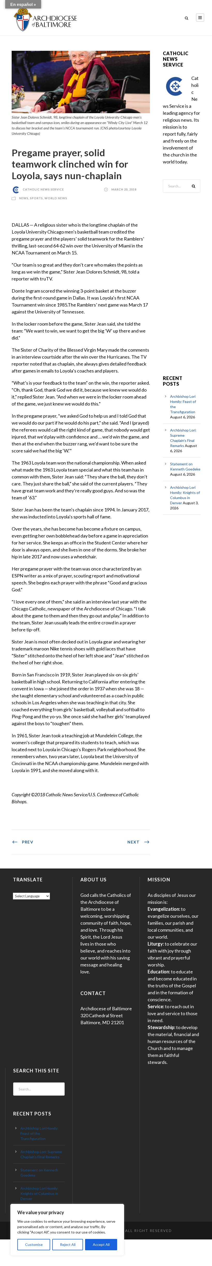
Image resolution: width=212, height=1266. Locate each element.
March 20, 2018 (124, 189)
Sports (36, 198)
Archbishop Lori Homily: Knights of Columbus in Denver (39, 1193)
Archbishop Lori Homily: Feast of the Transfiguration (39, 1133)
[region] (67, 1230)
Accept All (101, 1244)
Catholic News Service (43, 189)
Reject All (67, 1244)
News (23, 198)
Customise (34, 1244)
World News (55, 198)
